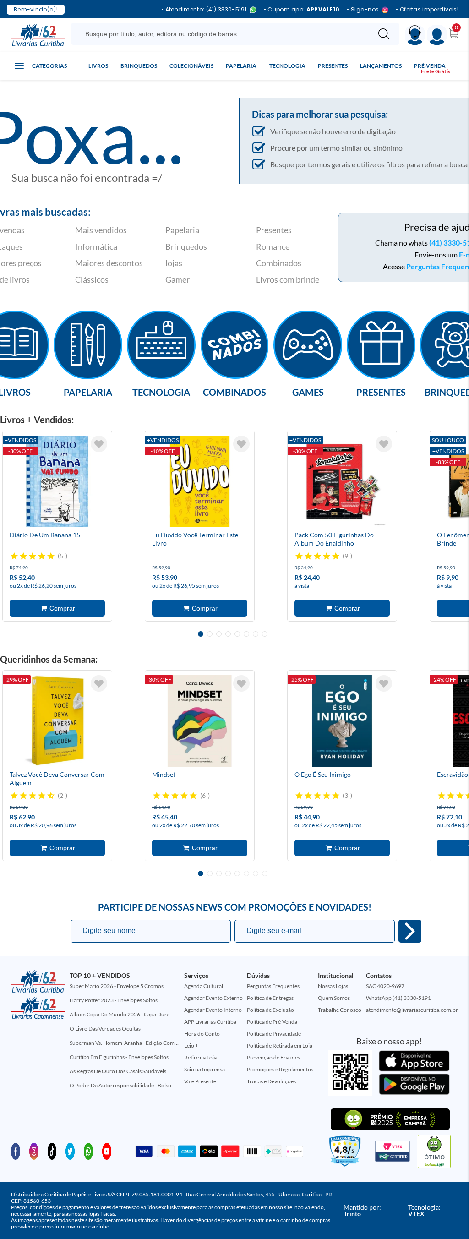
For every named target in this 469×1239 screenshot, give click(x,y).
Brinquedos (138, 65)
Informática (96, 246)
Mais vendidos (101, 230)
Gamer (177, 279)
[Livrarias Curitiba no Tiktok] (52, 1150)
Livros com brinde (287, 279)
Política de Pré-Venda (272, 1021)
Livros (98, 65)
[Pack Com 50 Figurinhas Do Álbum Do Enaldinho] (342, 481)
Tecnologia (287, 65)
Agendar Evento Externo (213, 997)
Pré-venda (430, 65)
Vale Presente (200, 1081)
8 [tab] (264, 634)
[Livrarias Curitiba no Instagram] (33, 1150)
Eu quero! (409, 931)
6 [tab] (246, 634)
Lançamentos (381, 65)
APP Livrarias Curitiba (210, 1021)
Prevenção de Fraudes (273, 1057)
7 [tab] (255, 634)
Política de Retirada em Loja (279, 1045)
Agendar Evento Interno (213, 1009)
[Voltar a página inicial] (38, 34)
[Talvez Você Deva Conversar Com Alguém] (57, 721)
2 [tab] (210, 634)
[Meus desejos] (99, 444)
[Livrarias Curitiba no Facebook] (15, 1150)
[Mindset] (199, 721)
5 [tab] (237, 634)
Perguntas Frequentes (273, 985)
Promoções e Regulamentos (280, 1069)
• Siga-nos (363, 9)
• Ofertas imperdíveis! (427, 9)
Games (308, 392)
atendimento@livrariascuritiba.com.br (412, 1009)
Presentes (333, 65)
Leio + (191, 1045)
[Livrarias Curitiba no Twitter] (70, 1150)
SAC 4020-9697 (385, 985)
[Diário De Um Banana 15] (57, 481)
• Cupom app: (302, 9)
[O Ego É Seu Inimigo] (342, 721)
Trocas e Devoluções (271, 1081)
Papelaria (241, 65)
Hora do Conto (202, 1033)
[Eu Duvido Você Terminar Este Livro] (199, 481)
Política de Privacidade (274, 1033)
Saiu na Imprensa (204, 1069)
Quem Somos (334, 997)
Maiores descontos (109, 263)
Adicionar (57, 608)
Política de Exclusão (270, 1009)
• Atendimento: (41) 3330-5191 (204, 9)
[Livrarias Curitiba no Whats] (88, 1150)
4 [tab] (228, 634)
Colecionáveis (191, 65)
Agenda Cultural (203, 985)
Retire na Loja (200, 1057)
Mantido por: (362, 1210)
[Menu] (437, 35)
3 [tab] (219, 634)
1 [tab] (200, 634)
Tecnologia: (424, 1210)
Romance (272, 246)
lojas (173, 263)
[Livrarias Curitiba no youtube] (106, 1150)
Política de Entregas (270, 997)
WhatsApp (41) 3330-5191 (398, 997)
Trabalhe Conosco (339, 1009)
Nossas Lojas (333, 985)
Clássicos (92, 279)
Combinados (278, 263)
